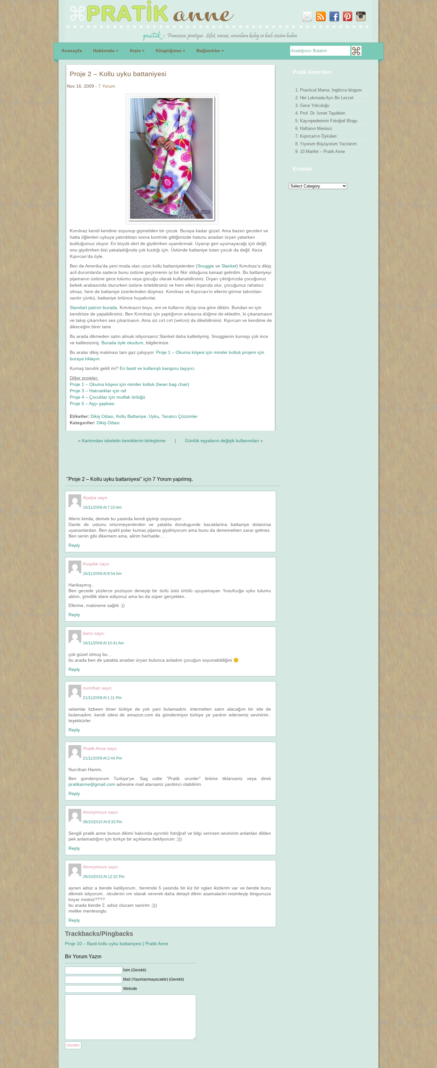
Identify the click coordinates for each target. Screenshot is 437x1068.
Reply (74, 545)
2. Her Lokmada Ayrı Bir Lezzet (324, 97)
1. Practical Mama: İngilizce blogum (328, 90)
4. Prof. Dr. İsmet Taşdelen (320, 113)
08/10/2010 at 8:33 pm (102, 822)
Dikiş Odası (102, 416)
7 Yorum (106, 86)
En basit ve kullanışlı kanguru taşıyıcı (157, 368)
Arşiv (137, 50)
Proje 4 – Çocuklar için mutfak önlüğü (107, 397)
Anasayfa (71, 50)
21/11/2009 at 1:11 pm (102, 698)
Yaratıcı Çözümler (180, 416)
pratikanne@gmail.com (91, 784)
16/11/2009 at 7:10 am (102, 507)
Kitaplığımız (170, 50)
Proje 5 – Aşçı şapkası (92, 403)
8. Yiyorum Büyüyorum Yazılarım (326, 143)
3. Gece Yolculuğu (312, 105)
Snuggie (205, 265)
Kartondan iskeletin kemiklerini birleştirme (124, 440)
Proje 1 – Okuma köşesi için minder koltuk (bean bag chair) (129, 384)
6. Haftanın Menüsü (313, 128)
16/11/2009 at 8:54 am (102, 573)
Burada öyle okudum (122, 342)
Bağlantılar (210, 50)
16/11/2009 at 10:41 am (103, 643)
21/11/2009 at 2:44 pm (102, 758)
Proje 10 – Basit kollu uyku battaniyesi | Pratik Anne (116, 943)
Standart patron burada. (94, 307)
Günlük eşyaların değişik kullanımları (222, 440)
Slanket (228, 265)
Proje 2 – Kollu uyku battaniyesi (118, 73)
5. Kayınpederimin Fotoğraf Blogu (326, 120)
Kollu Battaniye (131, 416)
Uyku (154, 416)
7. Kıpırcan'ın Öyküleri (316, 136)
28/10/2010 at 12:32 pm (103, 876)
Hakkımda (105, 50)
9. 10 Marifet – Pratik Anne (320, 151)
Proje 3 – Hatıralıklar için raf (98, 390)
